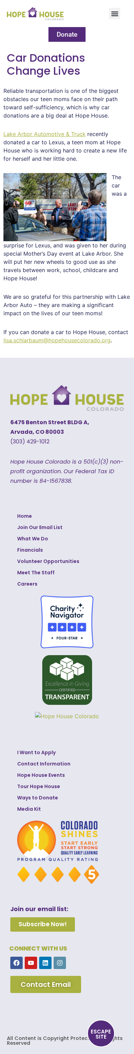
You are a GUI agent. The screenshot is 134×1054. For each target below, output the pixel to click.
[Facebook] (16, 963)
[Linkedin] (45, 963)
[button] (114, 13)
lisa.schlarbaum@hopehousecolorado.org (57, 340)
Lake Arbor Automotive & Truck (44, 134)
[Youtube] (31, 963)
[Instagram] (60, 963)
